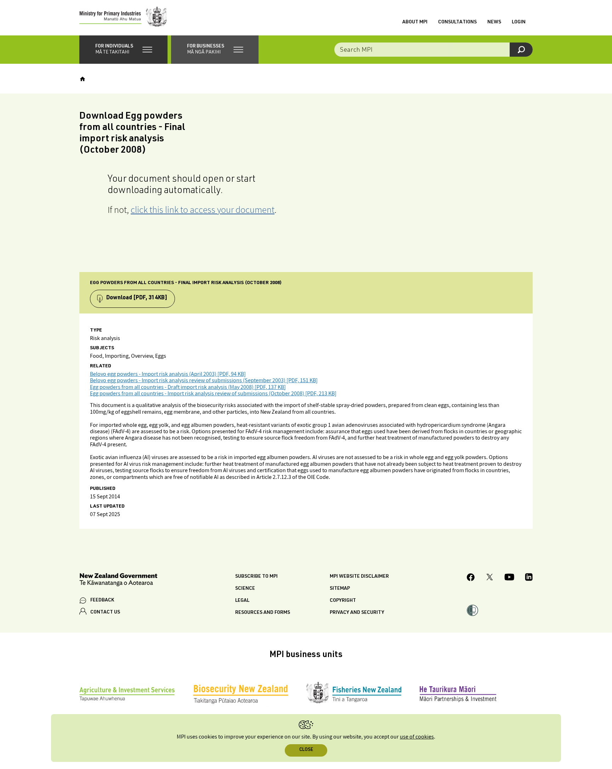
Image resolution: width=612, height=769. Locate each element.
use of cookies (417, 737)
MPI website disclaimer (359, 576)
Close (306, 750)
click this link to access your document (202, 209)
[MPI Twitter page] (490, 578)
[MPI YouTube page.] (509, 578)
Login (519, 22)
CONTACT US (105, 612)
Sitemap (340, 588)
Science (245, 588)
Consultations (457, 22)
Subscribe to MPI (256, 576)
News (494, 22)
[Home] (82, 79)
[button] (123, 49)
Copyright (343, 600)
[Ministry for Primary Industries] (123, 17)
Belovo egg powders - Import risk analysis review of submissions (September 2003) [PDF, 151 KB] (204, 380)
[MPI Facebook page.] (471, 578)
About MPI (414, 22)
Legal (242, 600)
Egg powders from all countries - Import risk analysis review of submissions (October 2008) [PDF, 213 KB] (213, 393)
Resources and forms (262, 612)
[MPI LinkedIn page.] (529, 578)
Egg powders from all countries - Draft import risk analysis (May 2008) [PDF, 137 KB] (188, 387)
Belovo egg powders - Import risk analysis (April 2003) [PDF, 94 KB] (168, 374)
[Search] (521, 50)
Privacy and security (357, 612)
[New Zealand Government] (118, 580)
